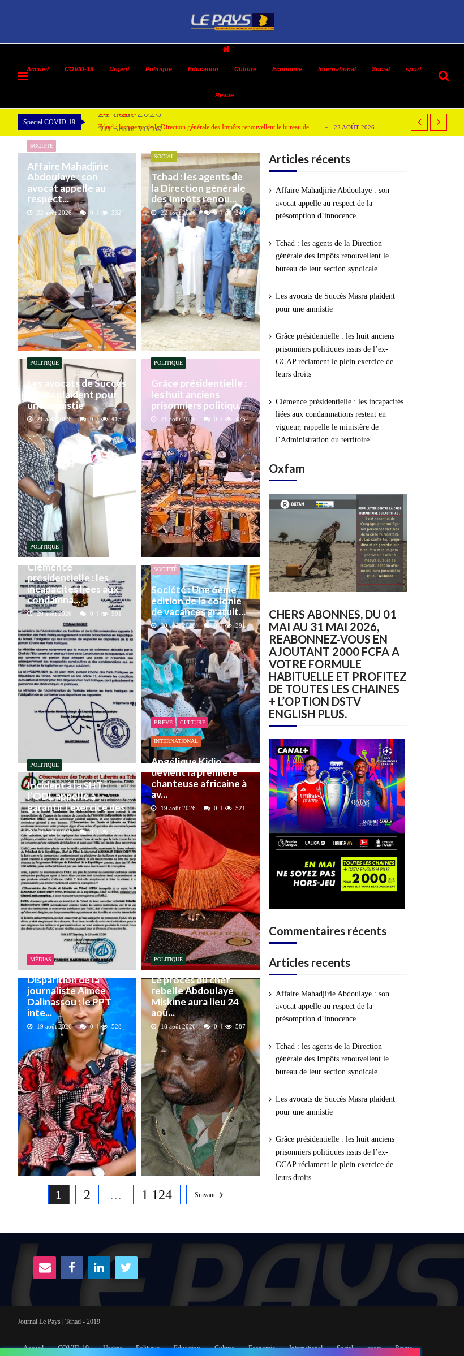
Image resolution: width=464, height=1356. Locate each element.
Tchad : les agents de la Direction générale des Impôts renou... (198, 187)
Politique (158, 69)
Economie (287, 69)
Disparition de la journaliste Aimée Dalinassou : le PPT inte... (69, 996)
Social (381, 69)
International (337, 69)
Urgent (119, 69)
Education (203, 69)
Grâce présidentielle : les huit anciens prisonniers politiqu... (199, 394)
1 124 (156, 1194)
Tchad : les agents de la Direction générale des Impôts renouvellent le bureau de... (206, 127)
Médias (40, 959)
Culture (245, 69)
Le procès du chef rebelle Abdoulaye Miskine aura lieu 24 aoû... (195, 996)
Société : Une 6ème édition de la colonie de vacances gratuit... (198, 600)
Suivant (205, 1195)
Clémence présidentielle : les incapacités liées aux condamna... (72, 583)
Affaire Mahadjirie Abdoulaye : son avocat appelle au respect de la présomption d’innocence (332, 203)
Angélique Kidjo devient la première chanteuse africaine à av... (199, 778)
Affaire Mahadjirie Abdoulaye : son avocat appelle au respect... (68, 182)
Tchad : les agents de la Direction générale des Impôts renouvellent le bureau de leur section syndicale (332, 256)
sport (414, 69)
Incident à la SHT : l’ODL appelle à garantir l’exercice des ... (76, 801)
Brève (163, 722)
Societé (41, 145)
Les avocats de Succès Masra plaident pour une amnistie (76, 394)
